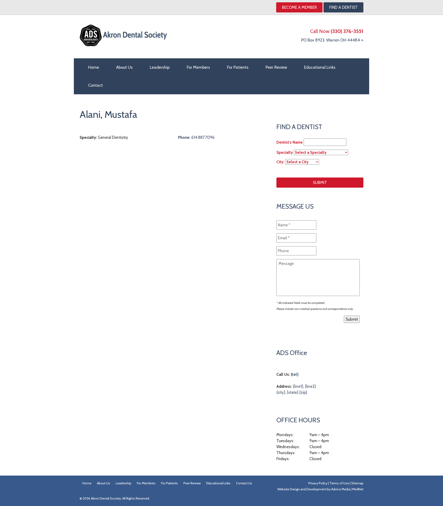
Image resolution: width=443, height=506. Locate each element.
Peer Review (276, 67)
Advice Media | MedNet (347, 489)
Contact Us (244, 483)
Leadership (160, 67)
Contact (95, 85)
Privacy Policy (317, 483)
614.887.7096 (196, 137)
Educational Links (319, 67)
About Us (124, 67)
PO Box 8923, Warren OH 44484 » (332, 40)
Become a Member (299, 7)
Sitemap (357, 483)
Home (93, 67)
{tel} (295, 374)
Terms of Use (339, 483)
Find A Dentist (343, 7)
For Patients (237, 67)
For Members (198, 67)
